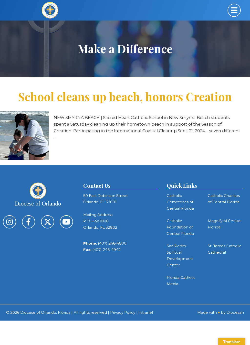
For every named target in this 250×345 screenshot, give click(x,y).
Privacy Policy (122, 312)
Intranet (145, 312)
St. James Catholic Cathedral (224, 249)
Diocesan (235, 312)
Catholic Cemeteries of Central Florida (180, 202)
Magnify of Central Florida (224, 223)
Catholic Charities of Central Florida (224, 198)
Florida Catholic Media (181, 280)
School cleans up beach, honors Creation (125, 96)
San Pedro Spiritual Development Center (180, 255)
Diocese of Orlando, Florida (45, 312)
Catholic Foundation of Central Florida (180, 227)
